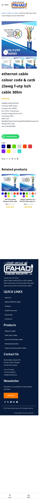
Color (3, 143)
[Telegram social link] (17, 158)
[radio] (3, 146)
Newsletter (11, 381)
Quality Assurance (11, 310)
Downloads (8, 315)
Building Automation (12, 344)
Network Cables (10, 331)
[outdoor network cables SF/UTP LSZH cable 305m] (28, 182)
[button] (4, 39)
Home (4, 13)
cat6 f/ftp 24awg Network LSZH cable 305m (10, 201)
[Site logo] (19, 5)
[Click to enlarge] (5, 52)
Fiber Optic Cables (11, 335)
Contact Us (8, 319)
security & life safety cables (14, 339)
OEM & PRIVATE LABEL (13, 302)
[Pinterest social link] (12, 158)
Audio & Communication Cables (15, 348)
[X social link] (9, 158)
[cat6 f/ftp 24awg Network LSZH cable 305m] (10, 182)
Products (8, 306)
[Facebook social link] (7, 158)
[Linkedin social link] (15, 158)
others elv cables (12, 13)
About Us (8, 298)
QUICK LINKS (13, 291)
